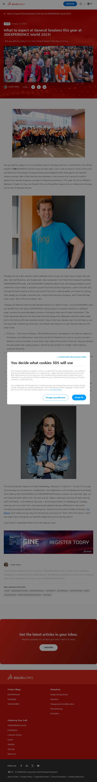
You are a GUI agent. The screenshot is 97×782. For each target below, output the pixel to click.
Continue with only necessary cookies (72, 357)
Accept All (79, 397)
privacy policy (55, 390)
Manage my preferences (55, 398)
